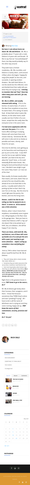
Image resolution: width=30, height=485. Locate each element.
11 (13, 432)
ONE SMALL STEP (17, 400)
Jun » (8, 445)
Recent (15, 375)
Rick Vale (15, 46)
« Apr (5, 445)
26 (16, 438)
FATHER (15, 393)
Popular (8, 375)
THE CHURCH (8, 365)
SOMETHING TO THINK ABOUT (9, 37)
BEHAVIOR (16, 386)
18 (13, 435)
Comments (24, 375)
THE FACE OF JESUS (18, 379)
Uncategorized (8, 368)
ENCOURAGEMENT (9, 36)
